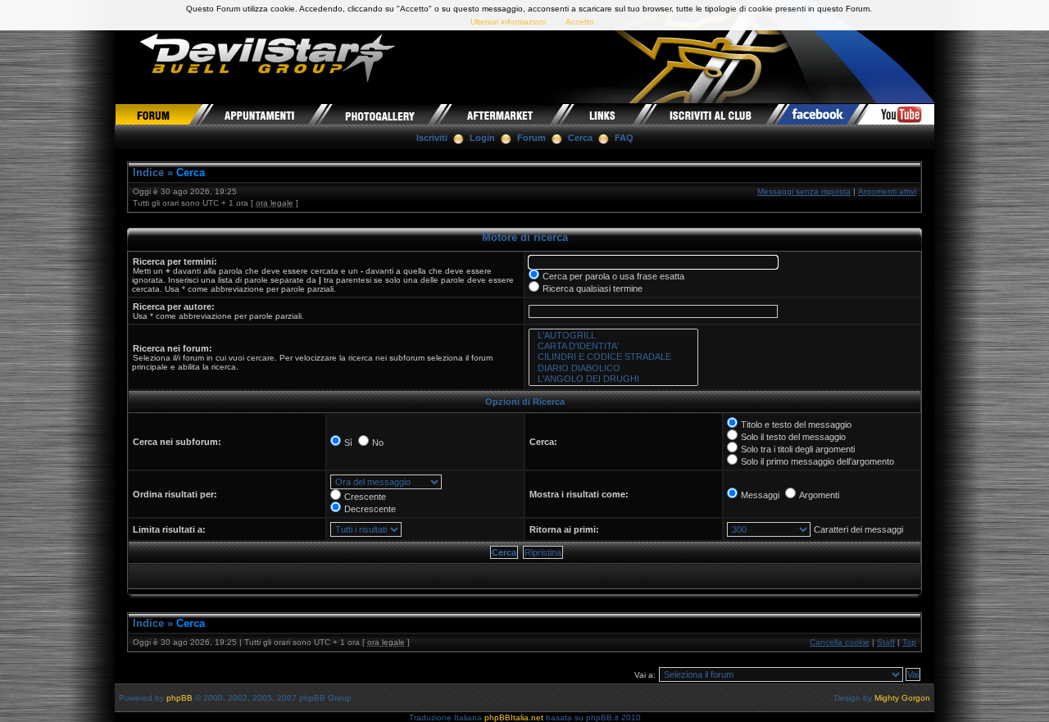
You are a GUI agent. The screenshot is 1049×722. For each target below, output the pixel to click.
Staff (886, 642)
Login (482, 138)
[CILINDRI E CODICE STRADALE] (613, 357)
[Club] (712, 114)
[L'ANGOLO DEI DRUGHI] (613, 379)
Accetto (579, 21)
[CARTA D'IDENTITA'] (613, 346)
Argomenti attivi (887, 191)
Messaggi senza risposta (804, 191)
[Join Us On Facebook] (819, 114)
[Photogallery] (380, 114)
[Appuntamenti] (261, 114)
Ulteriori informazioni (508, 21)
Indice (148, 172)
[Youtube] (896, 114)
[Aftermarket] (501, 114)
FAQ (624, 138)
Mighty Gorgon (902, 697)
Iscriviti (431, 138)
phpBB (179, 697)
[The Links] (603, 114)
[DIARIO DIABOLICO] (613, 368)
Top (909, 642)
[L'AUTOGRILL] (613, 335)
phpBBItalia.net (513, 717)
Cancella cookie (840, 642)
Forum (531, 138)
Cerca (580, 138)
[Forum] (158, 114)
